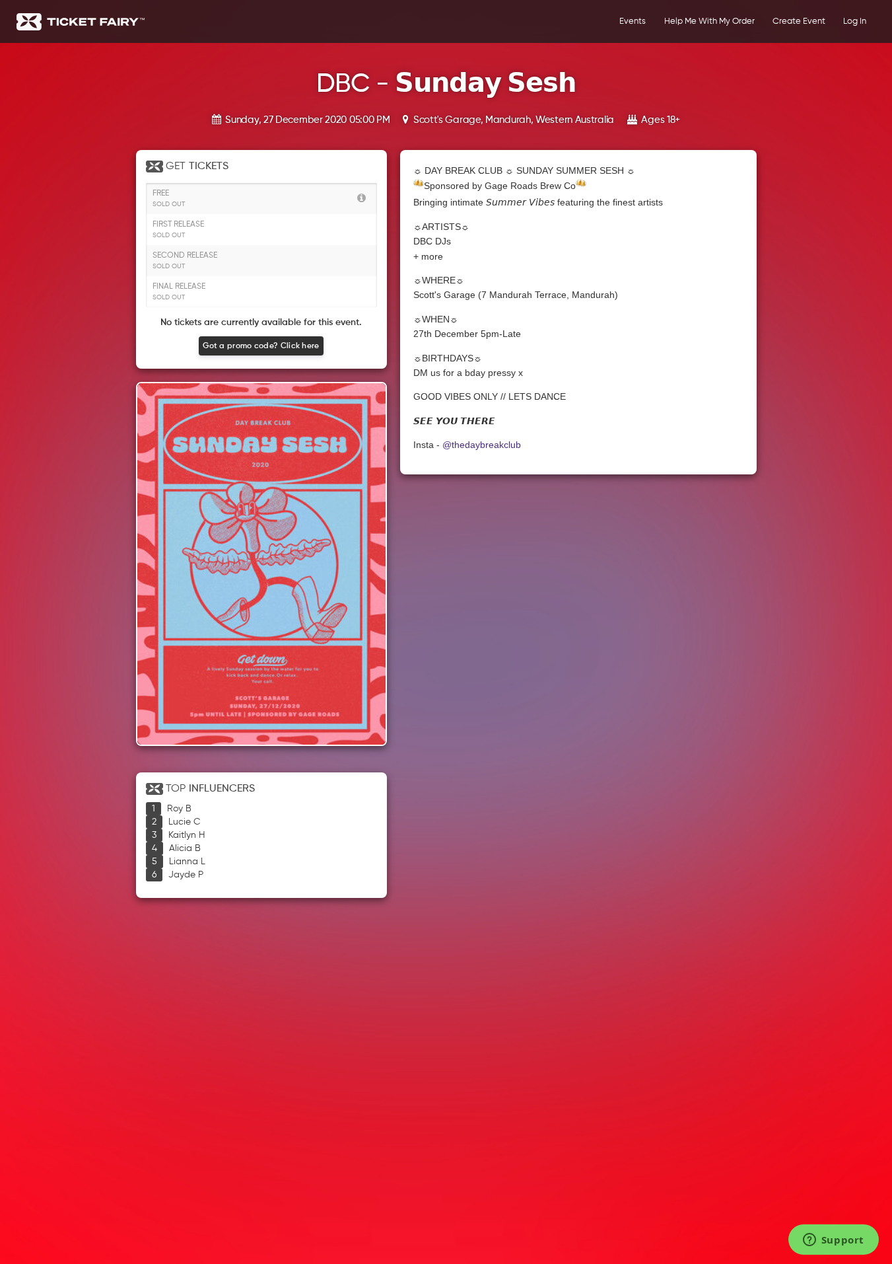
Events (632, 21)
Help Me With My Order (709, 21)
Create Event (798, 21)
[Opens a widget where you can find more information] (833, 1240)
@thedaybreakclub (481, 444)
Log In (854, 21)
